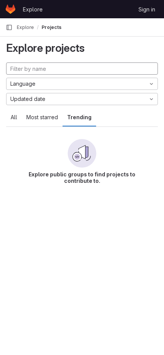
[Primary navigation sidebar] (9, 27)
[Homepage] (10, 9)
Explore (33, 9)
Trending (79, 117)
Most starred (42, 117)
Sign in (146, 9)
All (14, 117)
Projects (51, 27)
